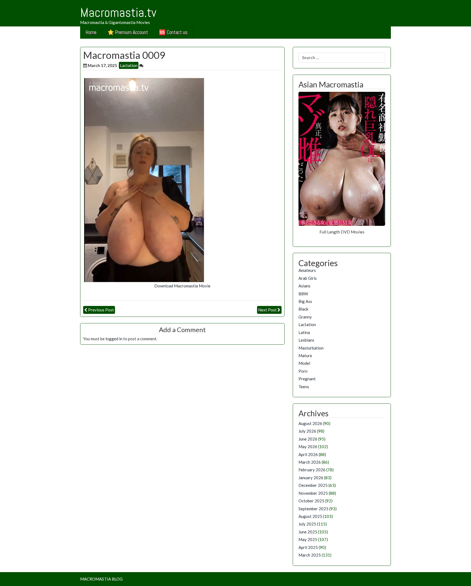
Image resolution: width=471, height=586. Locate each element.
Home (91, 32)
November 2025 (313, 493)
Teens (303, 386)
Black (303, 308)
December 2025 (313, 485)
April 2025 (308, 547)
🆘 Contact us (173, 32)
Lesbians (306, 340)
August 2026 (310, 423)
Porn (302, 371)
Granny (305, 316)
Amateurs (307, 270)
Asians (304, 285)
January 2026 (310, 477)
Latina (304, 332)
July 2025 (307, 523)
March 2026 (309, 462)
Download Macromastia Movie (182, 285)
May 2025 (307, 539)
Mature (305, 355)
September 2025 (313, 508)
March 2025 (309, 554)
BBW (303, 293)
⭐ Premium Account (127, 32)
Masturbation (311, 347)
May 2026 (307, 446)
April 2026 (308, 454)
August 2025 (310, 516)
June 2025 (307, 531)
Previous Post (101, 309)
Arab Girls (307, 278)
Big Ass (305, 301)
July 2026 (307, 431)
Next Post (267, 309)
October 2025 (311, 500)
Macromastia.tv (118, 12)
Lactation (128, 65)
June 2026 (307, 438)
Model (304, 363)
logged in (113, 338)
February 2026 (311, 469)
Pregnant (307, 378)
